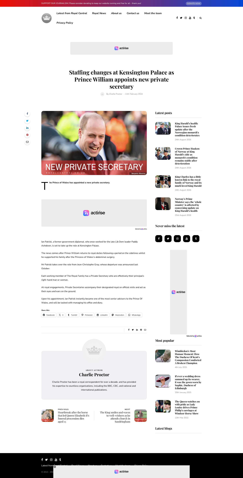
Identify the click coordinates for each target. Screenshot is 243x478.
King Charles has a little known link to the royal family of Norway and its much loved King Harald (188, 181)
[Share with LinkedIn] (27, 128)
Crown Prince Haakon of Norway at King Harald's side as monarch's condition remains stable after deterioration (187, 156)
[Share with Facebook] (27, 114)
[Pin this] (27, 135)
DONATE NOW (193, 3)
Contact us (133, 13)
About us (116, 13)
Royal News (99, 13)
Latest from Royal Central (72, 13)
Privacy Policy (65, 22)
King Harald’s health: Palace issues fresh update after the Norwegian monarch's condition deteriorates (187, 129)
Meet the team (153, 13)
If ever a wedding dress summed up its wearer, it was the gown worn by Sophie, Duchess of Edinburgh (188, 382)
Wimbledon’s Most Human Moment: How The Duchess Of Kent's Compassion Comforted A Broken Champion (188, 357)
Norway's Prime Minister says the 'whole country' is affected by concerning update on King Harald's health (188, 204)
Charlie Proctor (115, 94)
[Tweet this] (27, 121)
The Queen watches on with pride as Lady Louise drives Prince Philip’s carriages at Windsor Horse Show (187, 407)
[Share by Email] (27, 142)
